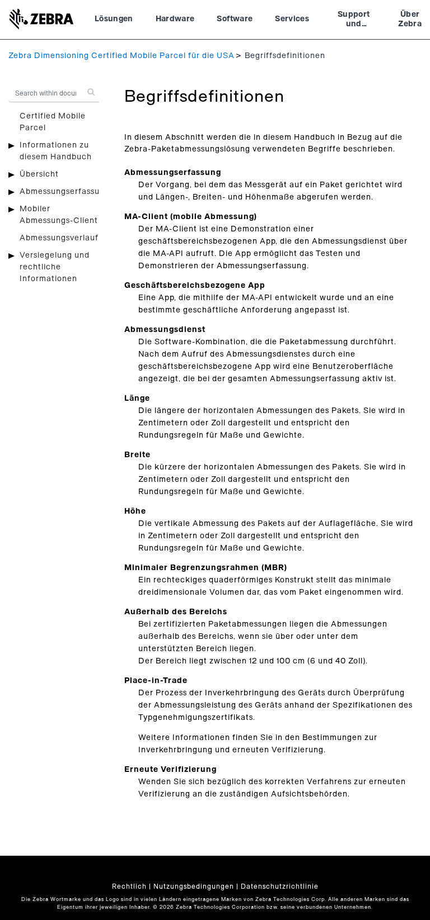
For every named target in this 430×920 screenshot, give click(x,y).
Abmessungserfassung (65, 192)
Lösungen (114, 19)
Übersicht (39, 174)
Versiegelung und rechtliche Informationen (55, 267)
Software (235, 19)
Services (292, 19)
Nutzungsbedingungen (193, 886)
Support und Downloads (353, 21)
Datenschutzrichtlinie (280, 886)
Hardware (175, 19)
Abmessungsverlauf (59, 238)
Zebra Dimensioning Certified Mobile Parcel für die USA (121, 56)
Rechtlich (129, 886)
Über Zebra (410, 20)
